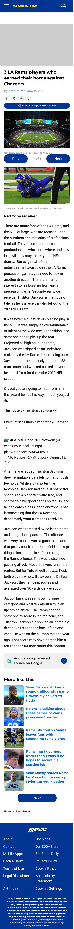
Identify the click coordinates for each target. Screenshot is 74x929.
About (8, 839)
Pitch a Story (13, 861)
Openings (43, 839)
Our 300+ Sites (47, 846)
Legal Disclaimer (16, 876)
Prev (15, 159)
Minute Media (23, 898)
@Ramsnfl (60, 422)
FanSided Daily (47, 854)
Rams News (23, 811)
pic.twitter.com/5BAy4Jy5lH (26, 452)
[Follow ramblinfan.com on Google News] (64, 661)
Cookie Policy (46, 868)
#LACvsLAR (19, 440)
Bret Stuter (16, 91)
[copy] (28, 98)
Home (8, 811)
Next (58, 159)
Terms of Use (13, 868)
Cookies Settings (49, 888)
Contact (9, 846)
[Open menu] (6, 6)
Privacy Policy (46, 861)
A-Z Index (10, 888)
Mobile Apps (13, 854)
